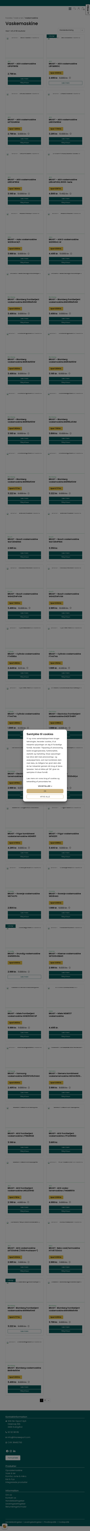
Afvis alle (45, 797)
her (49, 781)
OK (45, 791)
